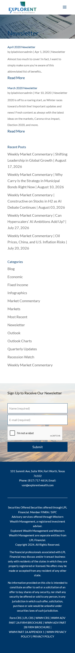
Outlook (13, 333)
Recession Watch (20, 357)
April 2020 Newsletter (21, 47)
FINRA (45, 512)
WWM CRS (42, 617)
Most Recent (17, 317)
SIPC (54, 512)
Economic (15, 276)
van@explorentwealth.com (38, 485)
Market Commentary (23, 301)
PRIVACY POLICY (43, 636)
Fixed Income (17, 284)
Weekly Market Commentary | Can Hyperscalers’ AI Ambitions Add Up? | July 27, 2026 (36, 221)
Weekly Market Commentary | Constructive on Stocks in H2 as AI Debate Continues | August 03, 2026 (36, 201)
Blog (11, 268)
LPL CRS (28, 617)
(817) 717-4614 (38, 480)
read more (16, 77)
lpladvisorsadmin (22, 51)
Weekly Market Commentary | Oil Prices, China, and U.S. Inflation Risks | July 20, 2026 (37, 241)
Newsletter (58, 51)
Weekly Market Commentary (30, 365)
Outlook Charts (19, 341)
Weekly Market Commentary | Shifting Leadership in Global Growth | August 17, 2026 (37, 160)
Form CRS (15, 617)
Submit (37, 447)
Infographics (17, 293)
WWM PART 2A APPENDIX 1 (27, 631)
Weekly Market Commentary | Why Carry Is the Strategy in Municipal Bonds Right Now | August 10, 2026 (35, 180)
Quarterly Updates (22, 349)
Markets (13, 309)
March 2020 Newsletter (22, 88)
